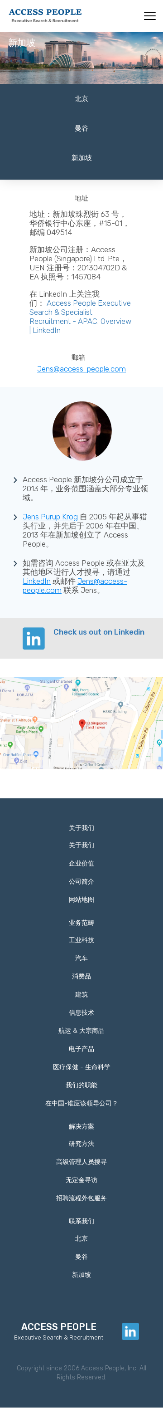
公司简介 (81, 881)
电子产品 (81, 1049)
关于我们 (81, 845)
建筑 (81, 994)
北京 (81, 99)
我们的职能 (81, 1085)
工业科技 (81, 940)
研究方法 (81, 1144)
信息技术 (81, 1013)
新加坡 (82, 158)
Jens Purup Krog (50, 516)
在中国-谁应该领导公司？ (81, 1103)
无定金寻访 (81, 1180)
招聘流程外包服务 (81, 1198)
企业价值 (81, 863)
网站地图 (81, 900)
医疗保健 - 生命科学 (81, 1067)
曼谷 (81, 128)
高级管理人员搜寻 (81, 1162)
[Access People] (45, 15)
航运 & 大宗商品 (81, 1031)
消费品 (81, 976)
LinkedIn (37, 581)
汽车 (81, 958)
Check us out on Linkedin (98, 631)
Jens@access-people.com (81, 368)
